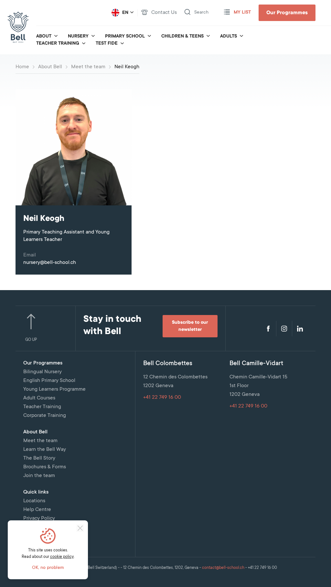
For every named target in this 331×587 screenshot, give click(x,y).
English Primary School (49, 381)
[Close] (80, 528)
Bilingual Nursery (42, 372)
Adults (228, 36)
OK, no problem (48, 568)
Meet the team (88, 67)
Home (22, 67)
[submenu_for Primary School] (149, 36)
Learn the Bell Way (44, 449)
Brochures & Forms (44, 467)
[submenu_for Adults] (241, 36)
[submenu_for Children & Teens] (208, 36)
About (43, 36)
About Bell (50, 67)
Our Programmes (287, 13)
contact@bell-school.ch (223, 568)
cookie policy (62, 557)
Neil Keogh (126, 67)
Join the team (39, 476)
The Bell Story (39, 458)
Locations (34, 501)
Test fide (107, 43)
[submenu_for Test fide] (122, 44)
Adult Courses (39, 398)
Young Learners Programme (54, 389)
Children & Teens (182, 36)
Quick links (35, 492)
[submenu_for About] (56, 36)
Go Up (31, 340)
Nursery (78, 36)
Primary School (125, 36)
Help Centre (37, 510)
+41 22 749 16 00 (162, 397)
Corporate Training (44, 416)
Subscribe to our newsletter (190, 326)
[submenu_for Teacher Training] (83, 44)
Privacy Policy (39, 518)
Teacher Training (57, 43)
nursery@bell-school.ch (49, 263)
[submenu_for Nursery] (93, 36)
